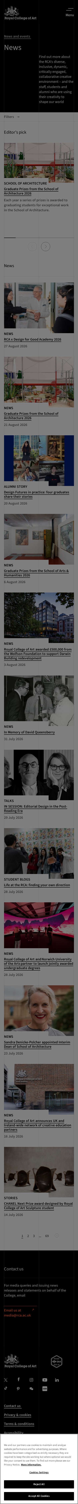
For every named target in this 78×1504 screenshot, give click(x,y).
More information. (31, 1464)
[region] (39, 1469)
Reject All (38, 1484)
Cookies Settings (39, 1472)
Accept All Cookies (38, 1496)
